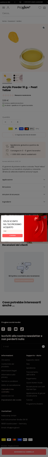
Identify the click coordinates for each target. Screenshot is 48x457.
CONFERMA (12, 235)
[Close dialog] (45, 217)
